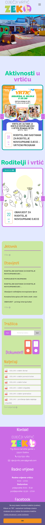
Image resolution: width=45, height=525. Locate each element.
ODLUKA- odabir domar (18, 371)
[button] (16, 514)
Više (6, 255)
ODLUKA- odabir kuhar (18, 382)
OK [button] (22, 521)
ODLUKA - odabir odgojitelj (19, 388)
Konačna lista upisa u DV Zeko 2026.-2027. (20, 297)
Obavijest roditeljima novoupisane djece (20, 292)
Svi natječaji (9, 407)
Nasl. (7, 333)
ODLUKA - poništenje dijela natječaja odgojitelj (20, 401)
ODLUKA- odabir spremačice (20, 394)
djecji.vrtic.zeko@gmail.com (23, 460)
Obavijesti (8, 87)
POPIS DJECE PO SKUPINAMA (15, 279)
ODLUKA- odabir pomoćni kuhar (21, 376)
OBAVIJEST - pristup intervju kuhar (18, 302)
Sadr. (37, 333)
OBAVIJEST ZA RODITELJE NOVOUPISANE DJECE (26, 215)
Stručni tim (8, 170)
